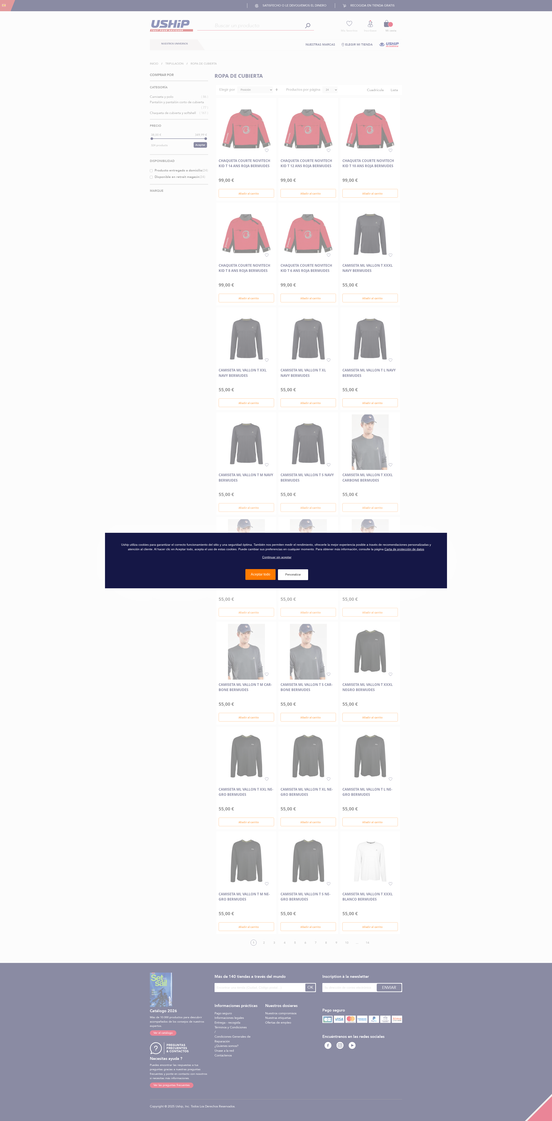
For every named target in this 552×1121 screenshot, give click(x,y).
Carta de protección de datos (404, 549)
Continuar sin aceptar (277, 557)
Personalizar (293, 574)
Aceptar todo (260, 574)
